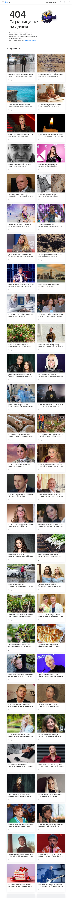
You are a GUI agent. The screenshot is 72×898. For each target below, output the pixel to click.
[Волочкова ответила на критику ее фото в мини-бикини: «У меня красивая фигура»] (51, 758)
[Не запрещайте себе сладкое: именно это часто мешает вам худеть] (21, 878)
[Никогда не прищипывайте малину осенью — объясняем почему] (21, 338)
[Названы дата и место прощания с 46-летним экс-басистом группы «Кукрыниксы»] (51, 878)
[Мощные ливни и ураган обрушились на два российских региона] (21, 578)
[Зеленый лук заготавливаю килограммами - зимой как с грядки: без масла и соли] (51, 548)
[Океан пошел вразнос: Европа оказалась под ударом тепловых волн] (21, 98)
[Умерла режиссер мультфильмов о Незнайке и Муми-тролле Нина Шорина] (21, 848)
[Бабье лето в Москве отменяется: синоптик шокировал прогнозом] (21, 68)
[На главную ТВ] (9, 2)
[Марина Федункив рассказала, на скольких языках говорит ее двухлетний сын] (21, 818)
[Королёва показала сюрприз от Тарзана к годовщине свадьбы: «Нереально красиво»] (21, 368)
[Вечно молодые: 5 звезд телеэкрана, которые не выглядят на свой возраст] (51, 368)
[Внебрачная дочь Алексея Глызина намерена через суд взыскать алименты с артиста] (21, 278)
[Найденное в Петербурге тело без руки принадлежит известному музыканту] (21, 158)
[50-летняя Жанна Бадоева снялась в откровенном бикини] (51, 728)
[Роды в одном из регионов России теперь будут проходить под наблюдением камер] (21, 398)
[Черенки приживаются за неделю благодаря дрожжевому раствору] (21, 608)
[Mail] (6, 2)
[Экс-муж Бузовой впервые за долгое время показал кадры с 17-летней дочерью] (21, 698)
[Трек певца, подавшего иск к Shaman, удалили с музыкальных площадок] (51, 668)
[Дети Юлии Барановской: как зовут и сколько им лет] (21, 458)
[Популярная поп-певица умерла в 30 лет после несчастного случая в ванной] (51, 128)
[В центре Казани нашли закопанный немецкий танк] (51, 188)
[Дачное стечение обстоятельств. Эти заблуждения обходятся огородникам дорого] (51, 428)
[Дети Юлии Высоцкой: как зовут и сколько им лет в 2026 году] (21, 518)
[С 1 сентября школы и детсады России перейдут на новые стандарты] (51, 98)
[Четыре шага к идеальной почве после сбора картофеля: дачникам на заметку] (51, 248)
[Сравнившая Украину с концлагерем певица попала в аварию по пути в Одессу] (51, 218)
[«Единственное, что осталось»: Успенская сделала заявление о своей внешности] (21, 248)
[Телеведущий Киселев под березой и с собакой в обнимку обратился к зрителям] (21, 188)
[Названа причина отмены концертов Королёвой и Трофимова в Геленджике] (51, 158)
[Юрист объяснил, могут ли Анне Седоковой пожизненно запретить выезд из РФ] (51, 788)
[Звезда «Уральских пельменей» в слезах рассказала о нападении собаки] (51, 518)
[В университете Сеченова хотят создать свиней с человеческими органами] (21, 428)
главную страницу (29, 40)
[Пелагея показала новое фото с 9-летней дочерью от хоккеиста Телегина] (51, 458)
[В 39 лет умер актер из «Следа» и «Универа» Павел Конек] (21, 488)
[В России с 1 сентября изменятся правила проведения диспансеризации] (21, 308)
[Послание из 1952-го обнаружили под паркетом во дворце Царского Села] (51, 68)
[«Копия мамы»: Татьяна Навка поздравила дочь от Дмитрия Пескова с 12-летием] (21, 788)
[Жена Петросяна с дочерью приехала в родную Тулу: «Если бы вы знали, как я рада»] (51, 338)
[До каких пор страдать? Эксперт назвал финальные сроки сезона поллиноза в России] (21, 728)
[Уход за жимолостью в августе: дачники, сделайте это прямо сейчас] (21, 638)
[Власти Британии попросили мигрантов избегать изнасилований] (51, 278)
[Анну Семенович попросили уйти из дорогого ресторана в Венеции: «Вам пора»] (21, 128)
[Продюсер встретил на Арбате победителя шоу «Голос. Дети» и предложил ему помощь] (51, 848)
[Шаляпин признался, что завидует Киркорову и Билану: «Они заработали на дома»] (51, 818)
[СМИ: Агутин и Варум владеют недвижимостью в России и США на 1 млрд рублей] (51, 608)
